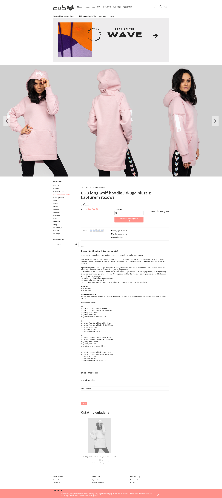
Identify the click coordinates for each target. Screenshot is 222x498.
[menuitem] (79, 7)
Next (215, 121)
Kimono (56, 189)
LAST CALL (56, 185)
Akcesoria (56, 216)
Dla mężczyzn (57, 228)
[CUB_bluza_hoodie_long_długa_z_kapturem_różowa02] (111, 121)
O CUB (132, 483)
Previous (6, 121)
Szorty (55, 207)
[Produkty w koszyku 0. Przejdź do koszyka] (165, 8)
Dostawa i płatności (98, 483)
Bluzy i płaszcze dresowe (61, 195)
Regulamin (95, 480)
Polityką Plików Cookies (114, 494)
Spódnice (56, 213)
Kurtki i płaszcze (58, 198)
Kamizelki (56, 222)
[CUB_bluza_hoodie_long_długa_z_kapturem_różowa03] (37, 121)
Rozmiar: (118, 209)
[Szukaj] (76, 244)
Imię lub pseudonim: (89, 380)
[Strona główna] (64, 7)
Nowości (56, 231)
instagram (56, 483)
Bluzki (55, 219)
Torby (55, 225)
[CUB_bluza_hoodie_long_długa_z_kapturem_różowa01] (185, 121)
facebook (56, 480)
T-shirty (55, 204)
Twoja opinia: (86, 389)
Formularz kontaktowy (137, 480)
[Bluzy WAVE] (111, 40)
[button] (118, 231)
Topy (55, 201)
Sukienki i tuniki (58, 192)
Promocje (56, 234)
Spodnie (56, 210)
